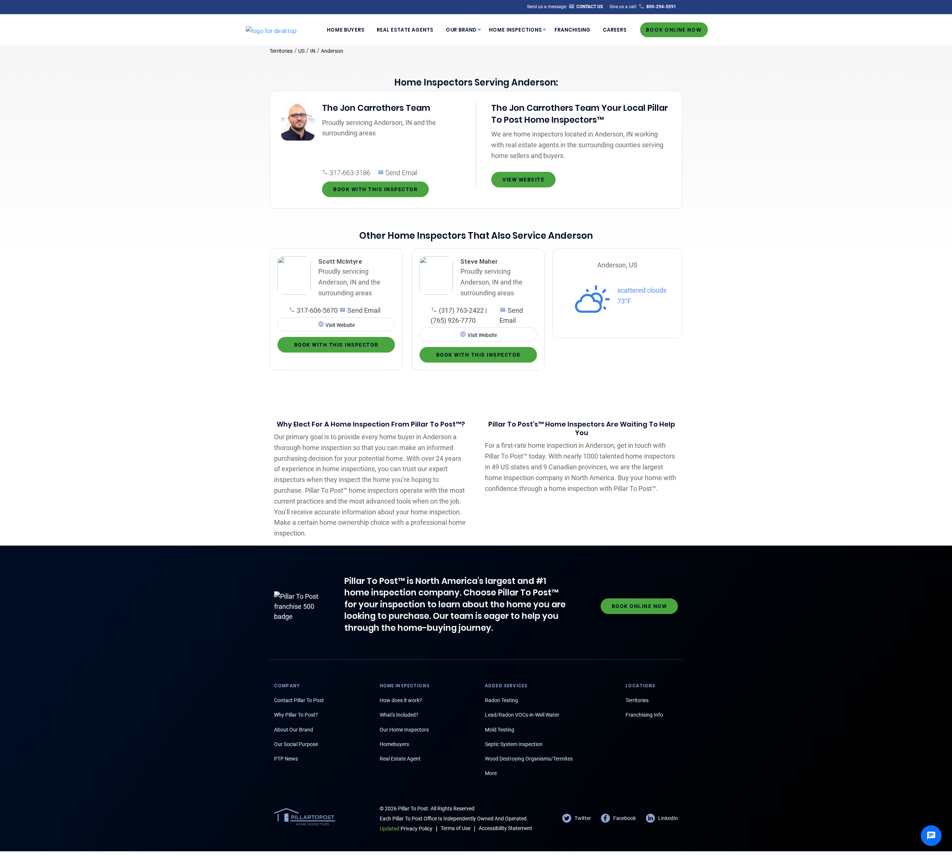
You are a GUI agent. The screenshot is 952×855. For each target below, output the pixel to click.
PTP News (286, 759)
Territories (281, 51)
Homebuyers (394, 744)
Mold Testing (499, 730)
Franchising (572, 29)
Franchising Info (644, 715)
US (301, 51)
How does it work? (401, 700)
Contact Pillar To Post (299, 700)
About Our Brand (293, 730)
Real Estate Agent (400, 759)
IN (312, 51)
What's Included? (399, 715)
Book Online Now (674, 29)
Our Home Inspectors (404, 730)
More (491, 773)
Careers (615, 29)
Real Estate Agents (405, 29)
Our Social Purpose (296, 744)
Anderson (332, 51)
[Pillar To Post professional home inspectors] (271, 29)
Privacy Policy (406, 829)
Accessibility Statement (505, 828)
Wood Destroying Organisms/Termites (529, 759)
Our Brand (461, 29)
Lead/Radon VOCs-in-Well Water (522, 715)
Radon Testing (501, 700)
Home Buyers (345, 29)
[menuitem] (345, 29)
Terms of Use (455, 828)
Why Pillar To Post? (296, 715)
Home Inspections (515, 29)
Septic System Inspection (514, 744)
